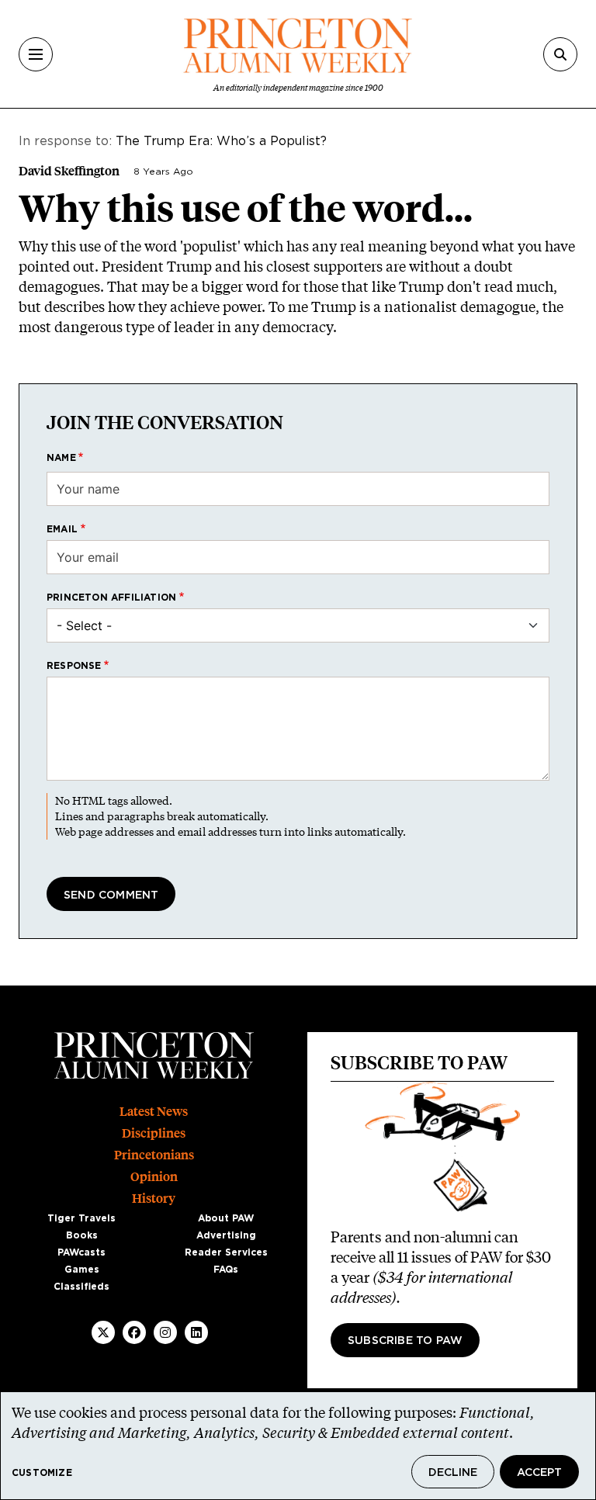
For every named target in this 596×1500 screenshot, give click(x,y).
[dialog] (298, 1445)
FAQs (225, 1269)
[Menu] (36, 54)
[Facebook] (134, 1332)
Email (62, 529)
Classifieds (81, 1286)
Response (74, 665)
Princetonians (154, 1155)
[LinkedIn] (196, 1332)
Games (81, 1269)
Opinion (154, 1176)
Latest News (154, 1111)
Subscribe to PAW (405, 1340)
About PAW (226, 1218)
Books (82, 1235)
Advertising (226, 1235)
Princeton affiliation (111, 597)
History (153, 1198)
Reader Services (226, 1252)
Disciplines (153, 1133)
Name (61, 457)
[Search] (560, 54)
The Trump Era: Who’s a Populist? (221, 141)
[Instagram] (165, 1332)
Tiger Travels (81, 1218)
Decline (452, 1472)
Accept (539, 1472)
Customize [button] (42, 1472)
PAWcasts (81, 1252)
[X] (103, 1332)
